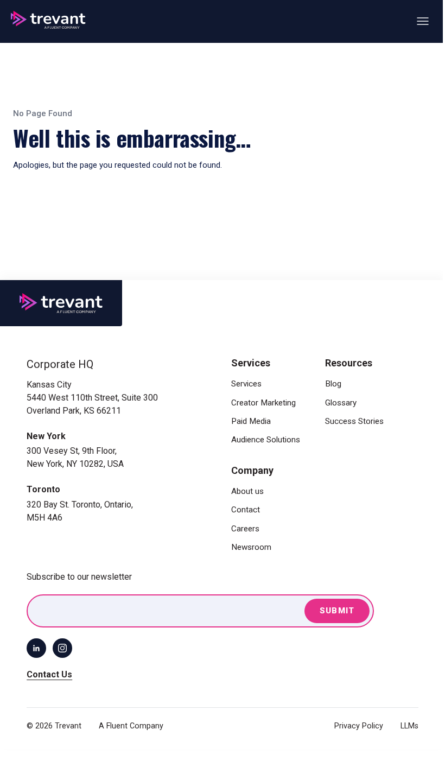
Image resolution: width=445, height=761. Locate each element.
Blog (333, 384)
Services (246, 384)
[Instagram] (62, 648)
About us (247, 491)
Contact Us (49, 674)
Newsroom (251, 547)
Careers (245, 529)
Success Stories (354, 421)
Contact (245, 510)
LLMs (409, 726)
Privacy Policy (358, 726)
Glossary (341, 403)
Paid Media (251, 421)
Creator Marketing (263, 403)
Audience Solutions (265, 440)
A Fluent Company (131, 726)
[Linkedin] (36, 648)
